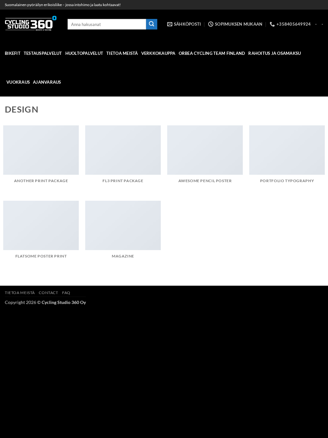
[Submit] (151, 24)
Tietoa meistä (122, 53)
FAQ (66, 292)
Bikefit (12, 53)
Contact (48, 292)
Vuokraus (18, 82)
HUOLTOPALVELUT (84, 53)
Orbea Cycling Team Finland (212, 53)
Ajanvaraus (47, 82)
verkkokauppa (158, 53)
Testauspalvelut (43, 53)
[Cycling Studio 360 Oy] (31, 24)
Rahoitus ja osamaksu (274, 53)
